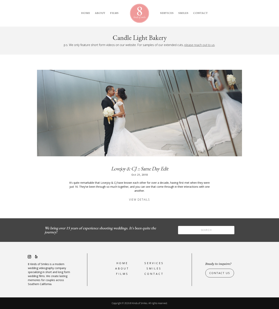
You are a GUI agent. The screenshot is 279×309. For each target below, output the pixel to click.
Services (167, 13)
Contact (200, 13)
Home (85, 13)
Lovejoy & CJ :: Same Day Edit (139, 168)
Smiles (183, 13)
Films (114, 13)
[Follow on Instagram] (29, 256)
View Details (139, 199)
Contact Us (219, 273)
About (100, 13)
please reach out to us (199, 45)
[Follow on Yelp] (36, 256)
